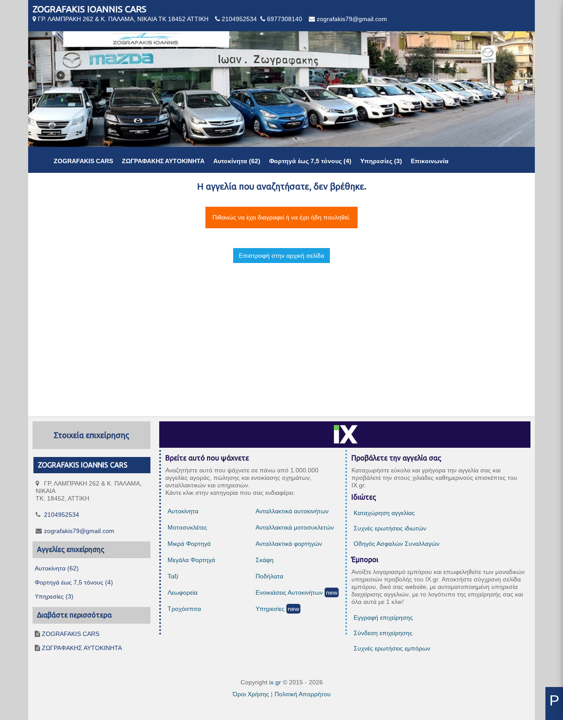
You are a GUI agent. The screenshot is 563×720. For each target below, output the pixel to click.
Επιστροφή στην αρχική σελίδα (281, 255)
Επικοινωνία (430, 160)
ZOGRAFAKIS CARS (83, 160)
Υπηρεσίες (270, 608)
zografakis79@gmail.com (352, 18)
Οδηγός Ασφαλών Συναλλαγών (396, 543)
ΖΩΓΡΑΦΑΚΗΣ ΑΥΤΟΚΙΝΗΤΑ (163, 160)
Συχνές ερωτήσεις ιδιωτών (390, 528)
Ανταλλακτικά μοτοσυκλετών (295, 527)
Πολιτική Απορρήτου (302, 694)
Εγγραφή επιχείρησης (383, 617)
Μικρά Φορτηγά (189, 543)
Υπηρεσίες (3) (381, 160)
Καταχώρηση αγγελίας (384, 512)
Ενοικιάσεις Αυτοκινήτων (289, 592)
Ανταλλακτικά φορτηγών (289, 543)
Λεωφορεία (182, 592)
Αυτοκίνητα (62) (236, 160)
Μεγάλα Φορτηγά (191, 559)
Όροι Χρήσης (251, 694)
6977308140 (284, 18)
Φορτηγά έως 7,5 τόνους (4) (310, 160)
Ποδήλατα (269, 576)
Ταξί (173, 576)
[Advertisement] (281, 332)
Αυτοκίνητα (183, 511)
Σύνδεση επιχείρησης (383, 632)
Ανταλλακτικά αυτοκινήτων (292, 511)
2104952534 (239, 18)
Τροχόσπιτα (184, 608)
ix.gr (275, 682)
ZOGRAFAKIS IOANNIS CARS (89, 9)
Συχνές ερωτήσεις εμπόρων (392, 648)
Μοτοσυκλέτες (187, 527)
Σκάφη (265, 559)
